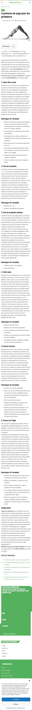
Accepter (16, 699)
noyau (13, 206)
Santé (4, 656)
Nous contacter (5, 673)
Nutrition (4, 653)
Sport (3, 651)
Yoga (8, 6)
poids (3, 171)
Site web (5, 626)
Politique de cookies (11, 707)
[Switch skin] (2, 3)
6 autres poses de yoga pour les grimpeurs (17, 560)
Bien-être (4, 648)
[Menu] (30, 3)
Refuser (16, 704)
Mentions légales (21, 707)
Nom (4, 613)
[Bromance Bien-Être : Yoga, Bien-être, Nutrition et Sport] (16, 2)
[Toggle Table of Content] (12, 46)
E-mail (5, 619)
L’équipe (3, 667)
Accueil (4, 6)
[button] (29, 680)
